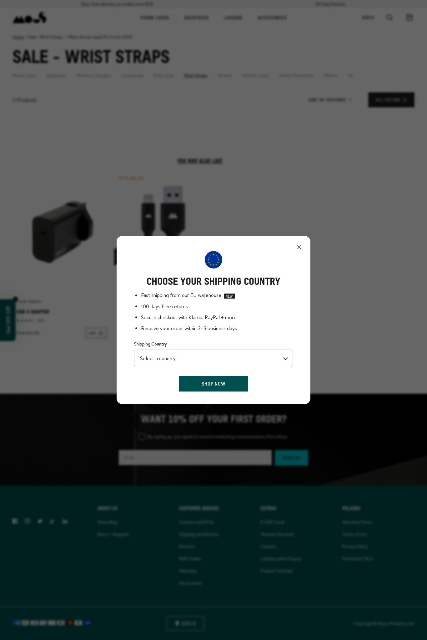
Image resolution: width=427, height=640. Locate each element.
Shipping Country (150, 344)
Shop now (213, 383)
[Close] (299, 247)
